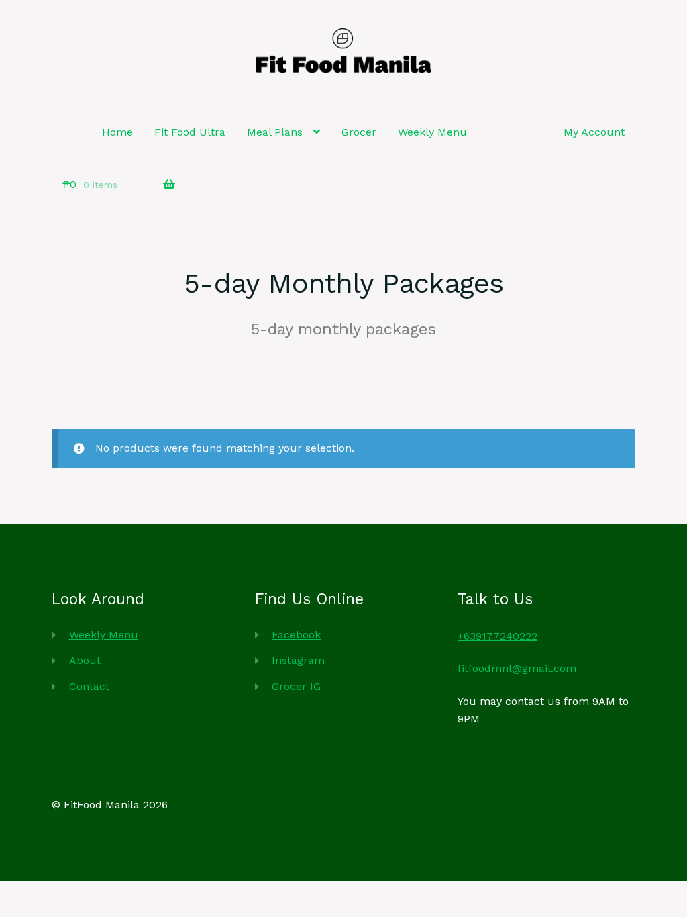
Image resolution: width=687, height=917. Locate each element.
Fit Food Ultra (189, 132)
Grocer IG (296, 686)
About (85, 660)
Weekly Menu (432, 132)
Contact (89, 686)
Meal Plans (275, 132)
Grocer (358, 132)
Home (117, 132)
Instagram (298, 660)
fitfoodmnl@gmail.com (517, 668)
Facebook (296, 634)
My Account (594, 132)
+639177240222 (497, 636)
